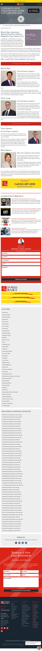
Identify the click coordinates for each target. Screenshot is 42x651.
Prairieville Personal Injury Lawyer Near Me (12, 478)
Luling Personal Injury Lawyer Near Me (11, 439)
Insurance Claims (6, 353)
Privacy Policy (34, 640)
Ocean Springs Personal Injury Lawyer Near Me (13, 485)
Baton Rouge (35, 606)
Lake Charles (35, 616)
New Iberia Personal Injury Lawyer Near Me (12, 451)
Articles (12, 612)
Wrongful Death (6, 405)
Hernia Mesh (5, 346)
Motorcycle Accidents (7, 369)
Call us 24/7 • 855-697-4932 (21, 293)
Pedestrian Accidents (7, 378)
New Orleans (35, 624)
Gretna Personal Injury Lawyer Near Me (11, 426)
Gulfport (35, 610)
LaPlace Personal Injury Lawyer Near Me (11, 419)
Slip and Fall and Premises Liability (10, 392)
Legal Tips (5, 358)
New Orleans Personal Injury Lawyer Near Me (12, 501)
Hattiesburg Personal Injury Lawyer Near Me (12, 417)
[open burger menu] (2, 4)
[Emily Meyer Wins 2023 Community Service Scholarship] (5, 221)
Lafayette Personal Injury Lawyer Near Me (12, 521)
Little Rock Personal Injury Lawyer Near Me (12, 446)
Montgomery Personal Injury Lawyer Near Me (12, 514)
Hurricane (5, 348)
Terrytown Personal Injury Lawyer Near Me (12, 455)
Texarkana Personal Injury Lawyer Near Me (12, 432)
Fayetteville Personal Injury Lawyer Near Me (12, 505)
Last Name (5, 256)
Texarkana (35, 627)
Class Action (5, 328)
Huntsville (35, 613)
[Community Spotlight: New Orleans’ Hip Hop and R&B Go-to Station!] (5, 212)
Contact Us (13, 618)
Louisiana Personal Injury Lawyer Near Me (12, 421)
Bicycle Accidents (6, 314)
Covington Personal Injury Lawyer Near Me (12, 494)
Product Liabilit (6, 385)
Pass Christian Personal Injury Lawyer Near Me (13, 519)
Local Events (5, 360)
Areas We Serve (14, 606)
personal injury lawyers (23, 123)
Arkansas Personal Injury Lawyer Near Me (12, 492)
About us (13, 605)
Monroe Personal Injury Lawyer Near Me (11, 462)
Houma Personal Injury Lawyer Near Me (11, 528)
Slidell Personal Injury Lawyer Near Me (11, 489)
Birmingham (35, 607)
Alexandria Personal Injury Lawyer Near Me (12, 428)
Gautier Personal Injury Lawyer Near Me (11, 530)
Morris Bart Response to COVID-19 (19, 228)
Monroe (34, 621)
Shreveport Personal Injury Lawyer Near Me (12, 437)
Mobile (34, 619)
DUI (4, 342)
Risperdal (5, 387)
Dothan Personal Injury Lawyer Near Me (11, 444)
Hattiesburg (35, 612)
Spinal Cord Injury (7, 394)
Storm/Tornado (25, 613)
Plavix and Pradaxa (7, 383)
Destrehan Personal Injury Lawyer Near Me (12, 523)
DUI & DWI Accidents (25, 606)
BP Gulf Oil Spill (6, 317)
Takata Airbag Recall (7, 396)
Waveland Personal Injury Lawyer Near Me (12, 507)
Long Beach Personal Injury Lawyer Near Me (12, 482)
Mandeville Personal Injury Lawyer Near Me (12, 471)
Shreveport (35, 625)
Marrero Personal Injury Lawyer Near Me (11, 467)
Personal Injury (6, 380)
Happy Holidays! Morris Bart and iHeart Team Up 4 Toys (24, 198)
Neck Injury (5, 371)
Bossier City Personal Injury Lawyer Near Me (12, 414)
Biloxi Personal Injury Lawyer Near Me (11, 487)
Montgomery (35, 622)
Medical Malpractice (7, 364)
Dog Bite (4, 337)
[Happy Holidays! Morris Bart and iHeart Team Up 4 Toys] (5, 202)
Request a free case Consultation (21, 297)
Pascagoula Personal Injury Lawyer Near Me (12, 510)
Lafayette (35, 615)
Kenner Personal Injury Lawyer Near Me (11, 469)
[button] (33, 11)
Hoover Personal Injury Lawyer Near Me (11, 503)
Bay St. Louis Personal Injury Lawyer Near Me (12, 512)
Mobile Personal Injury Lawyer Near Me (11, 464)
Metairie (34, 618)
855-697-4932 (27, 63)
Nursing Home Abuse (7, 373)
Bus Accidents (6, 323)
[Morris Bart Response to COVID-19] (5, 231)
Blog (6, 25)
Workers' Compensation (8, 403)
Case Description (8, 578)
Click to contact (15, 123)
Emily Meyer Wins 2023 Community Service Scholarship (24, 218)
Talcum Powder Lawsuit (8, 398)
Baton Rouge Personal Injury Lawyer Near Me (12, 435)
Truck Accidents (6, 401)
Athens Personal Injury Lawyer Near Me (11, 448)
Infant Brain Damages (7, 351)
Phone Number (6, 260)
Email (4, 263)
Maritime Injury (6, 362)
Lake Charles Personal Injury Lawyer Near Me (12, 442)
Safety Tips (5, 389)
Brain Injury (5, 319)
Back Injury (5, 312)
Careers (12, 611)
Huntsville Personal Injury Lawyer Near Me (12, 480)
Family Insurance (6, 344)
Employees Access (14, 616)
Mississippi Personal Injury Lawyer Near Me (12, 430)
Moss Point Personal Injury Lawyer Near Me (12, 453)
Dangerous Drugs (6, 333)
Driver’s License (6, 339)
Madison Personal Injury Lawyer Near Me (11, 498)
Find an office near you (21, 301)
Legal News (5, 355)
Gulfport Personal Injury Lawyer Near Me (12, 423)
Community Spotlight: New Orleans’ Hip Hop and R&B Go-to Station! (26, 208)
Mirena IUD (5, 367)
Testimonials (13, 609)
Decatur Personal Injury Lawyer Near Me (11, 457)
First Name (5, 253)
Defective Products (7, 335)
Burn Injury (5, 321)
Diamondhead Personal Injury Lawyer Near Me (13, 473)
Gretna (34, 609)
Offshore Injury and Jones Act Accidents (11, 376)
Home (4, 25)
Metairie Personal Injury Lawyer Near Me (11, 526)
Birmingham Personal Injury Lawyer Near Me (12, 476)
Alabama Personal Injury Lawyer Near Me (12, 496)
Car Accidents (6, 326)
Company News (10, 25)
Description (5, 267)
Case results (13, 608)
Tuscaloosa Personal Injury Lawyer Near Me (12, 460)
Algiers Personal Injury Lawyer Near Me (11, 516)
